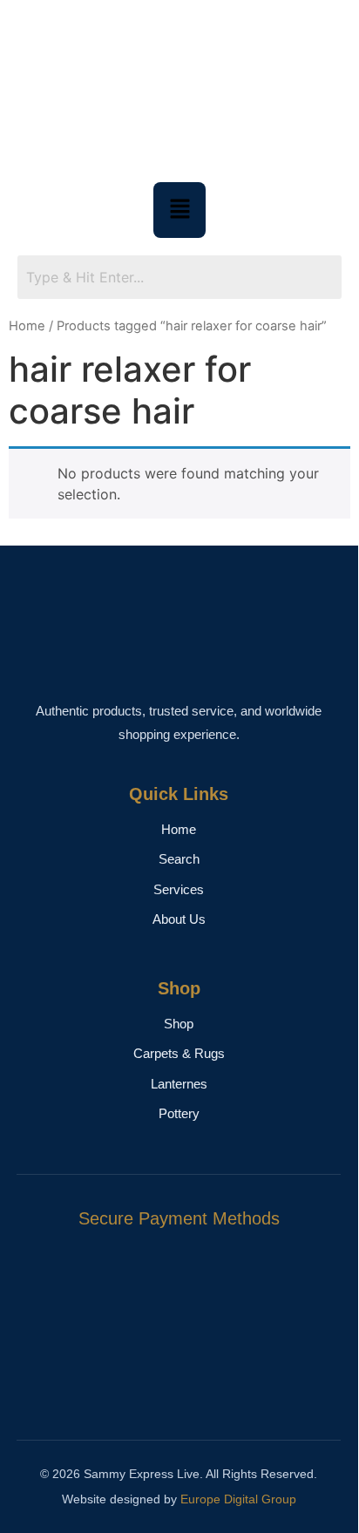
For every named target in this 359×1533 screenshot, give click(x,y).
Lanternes (179, 1083)
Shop (178, 1023)
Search (179, 858)
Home (27, 326)
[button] (179, 209)
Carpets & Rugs (179, 1053)
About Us (179, 919)
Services (178, 889)
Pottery (179, 1113)
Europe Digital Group (238, 1499)
